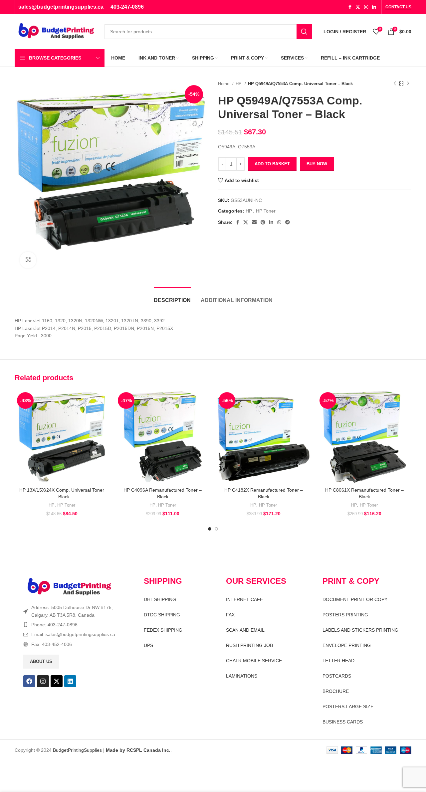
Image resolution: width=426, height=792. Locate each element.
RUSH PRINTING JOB (249, 645)
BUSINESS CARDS (342, 721)
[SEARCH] (304, 31)
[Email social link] (254, 222)
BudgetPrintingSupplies (77, 750)
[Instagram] (43, 681)
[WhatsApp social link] (279, 222)
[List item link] (71, 624)
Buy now (317, 163)
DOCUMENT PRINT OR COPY (354, 599)
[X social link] (357, 7)
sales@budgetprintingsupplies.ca (61, 7)
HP (239, 83)
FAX (230, 614)
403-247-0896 (127, 7)
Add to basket (272, 163)
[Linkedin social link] (374, 7)
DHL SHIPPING (160, 599)
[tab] (172, 297)
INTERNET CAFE (244, 599)
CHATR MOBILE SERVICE (254, 660)
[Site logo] (56, 31)
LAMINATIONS (241, 676)
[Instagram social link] (366, 7)
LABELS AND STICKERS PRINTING (360, 630)
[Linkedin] (70, 681)
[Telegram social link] (287, 222)
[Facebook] (29, 681)
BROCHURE (335, 691)
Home (224, 83)
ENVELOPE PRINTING (346, 645)
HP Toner (266, 211)
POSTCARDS (336, 676)
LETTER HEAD (338, 660)
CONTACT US (398, 7)
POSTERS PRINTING (345, 614)
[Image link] (69, 586)
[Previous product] (394, 83)
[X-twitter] (57, 681)
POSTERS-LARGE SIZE (347, 706)
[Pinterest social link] (263, 222)
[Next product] (408, 83)
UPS (148, 645)
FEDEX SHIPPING (163, 630)
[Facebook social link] (349, 7)
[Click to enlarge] (28, 260)
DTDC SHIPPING (162, 614)
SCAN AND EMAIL (245, 630)
